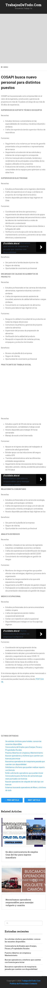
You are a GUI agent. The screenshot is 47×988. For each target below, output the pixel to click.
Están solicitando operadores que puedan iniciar (24, 773)
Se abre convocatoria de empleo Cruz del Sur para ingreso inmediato (22, 855)
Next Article (34, 800)
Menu (5, 67)
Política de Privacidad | (19, 984)
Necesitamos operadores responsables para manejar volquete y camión (19, 902)
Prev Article (13, 800)
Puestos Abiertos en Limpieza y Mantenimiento (24, 753)
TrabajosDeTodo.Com (23, 5)
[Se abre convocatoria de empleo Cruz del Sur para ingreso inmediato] (23, 832)
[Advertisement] (23, 38)
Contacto (33, 984)
